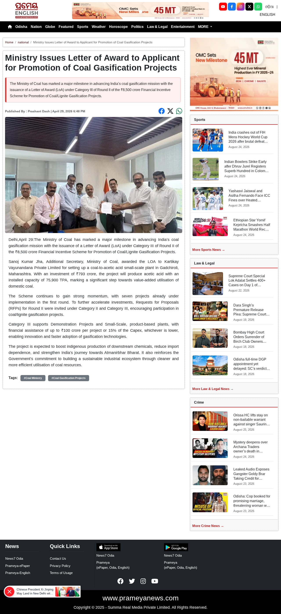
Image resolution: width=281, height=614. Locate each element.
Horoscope (118, 27)
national (23, 42)
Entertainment (183, 27)
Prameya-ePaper (17, 566)
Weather (99, 27)
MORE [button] (203, 27)
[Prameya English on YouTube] (155, 581)
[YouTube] (223, 7)
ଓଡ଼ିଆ (269, 7)
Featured (66, 27)
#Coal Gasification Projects (69, 378)
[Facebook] (232, 7)
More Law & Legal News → (213, 389)
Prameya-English (17, 573)
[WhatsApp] (258, 7)
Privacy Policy (60, 566)
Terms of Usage (61, 573)
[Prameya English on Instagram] (143, 581)
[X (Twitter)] (249, 7)
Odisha (21, 27)
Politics (137, 27)
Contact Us (58, 558)
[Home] (10, 26)
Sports (82, 27)
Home (9, 42)
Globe (50, 27)
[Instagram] (241, 7)
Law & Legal (157, 27)
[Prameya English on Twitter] (132, 581)
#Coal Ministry (33, 378)
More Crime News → (208, 526)
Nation (36, 27)
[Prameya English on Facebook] (120, 581)
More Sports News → (208, 249)
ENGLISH (267, 14)
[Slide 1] (140, 12)
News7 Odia (14, 558)
